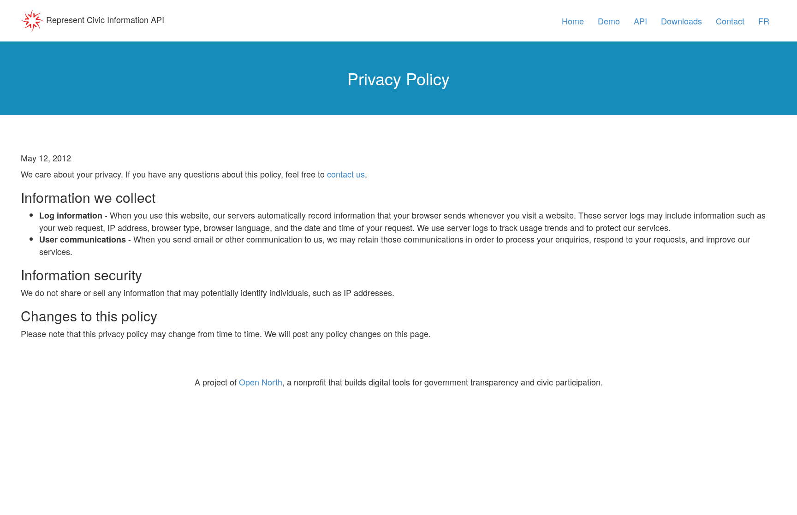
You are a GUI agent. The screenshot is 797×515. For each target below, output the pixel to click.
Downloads (681, 21)
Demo (609, 21)
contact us (346, 174)
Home (573, 21)
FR (763, 21)
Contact (730, 21)
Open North (260, 382)
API (640, 21)
